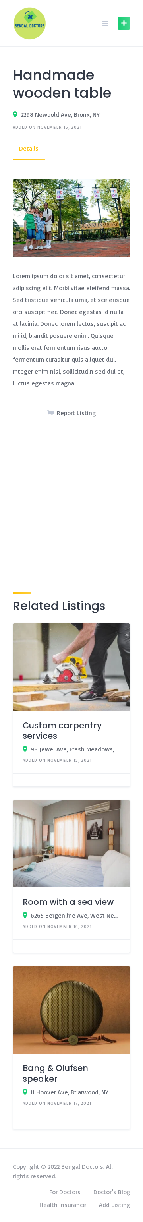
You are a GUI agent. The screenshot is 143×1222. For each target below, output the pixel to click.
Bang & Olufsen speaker (55, 1073)
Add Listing (114, 1204)
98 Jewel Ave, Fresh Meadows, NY (75, 749)
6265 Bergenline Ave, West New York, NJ (75, 915)
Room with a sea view (68, 902)
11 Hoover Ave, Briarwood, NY (69, 1092)
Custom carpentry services (62, 731)
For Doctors (65, 1192)
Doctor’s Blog (111, 1192)
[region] (71, 501)
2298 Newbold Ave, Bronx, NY (60, 114)
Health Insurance (62, 1204)
